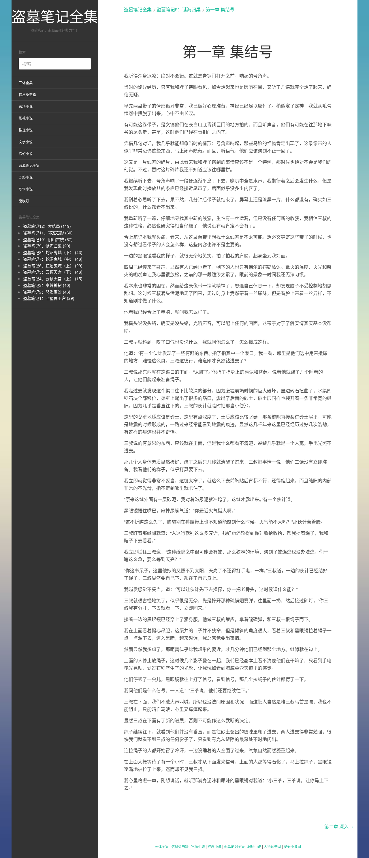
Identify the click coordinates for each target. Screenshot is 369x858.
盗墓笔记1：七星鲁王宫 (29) (48, 298)
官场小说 (26, 106)
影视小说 (26, 118)
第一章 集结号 (220, 9)
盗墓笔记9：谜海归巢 (179, 9)
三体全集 (26, 82)
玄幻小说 (26, 153)
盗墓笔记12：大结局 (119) (47, 226)
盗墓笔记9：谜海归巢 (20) (46, 246)
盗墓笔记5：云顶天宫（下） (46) (52, 272)
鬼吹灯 (24, 200)
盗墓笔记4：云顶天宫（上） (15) (52, 278)
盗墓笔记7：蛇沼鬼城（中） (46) (52, 259)
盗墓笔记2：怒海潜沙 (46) (46, 292)
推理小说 (26, 129)
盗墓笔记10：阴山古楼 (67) (48, 239)
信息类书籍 (27, 94)
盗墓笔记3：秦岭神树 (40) (46, 285)
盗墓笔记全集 (55, 16)
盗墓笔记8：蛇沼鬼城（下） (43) (52, 252)
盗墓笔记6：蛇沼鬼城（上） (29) (52, 265)
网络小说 (26, 177)
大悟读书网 (272, 846)
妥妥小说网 (292, 846)
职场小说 (26, 189)
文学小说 (26, 141)
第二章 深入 (338, 826)
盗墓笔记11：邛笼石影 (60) (48, 233)
